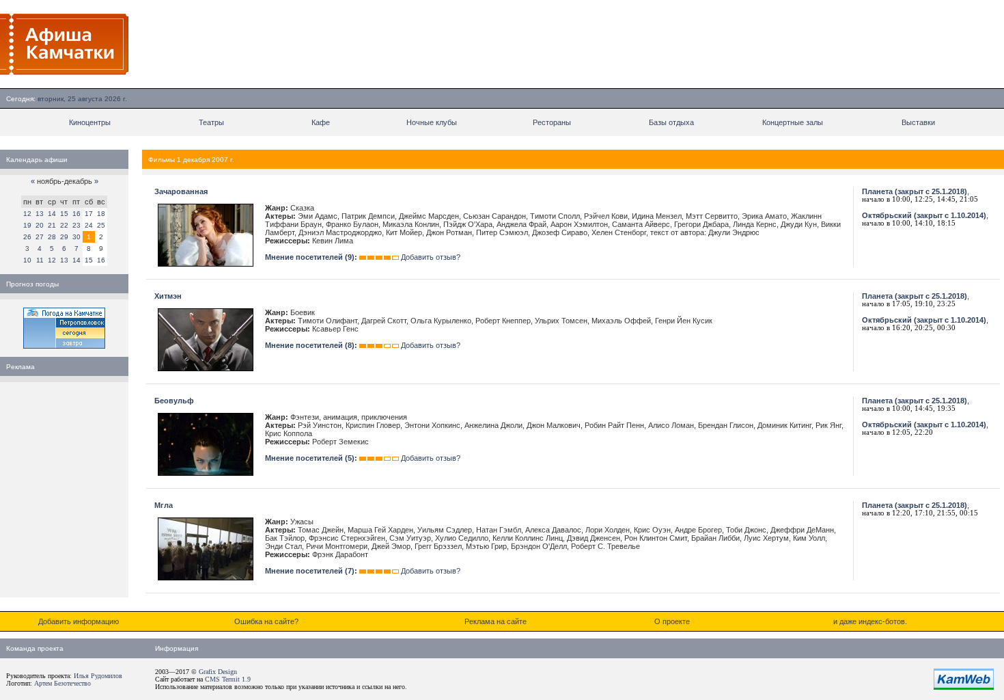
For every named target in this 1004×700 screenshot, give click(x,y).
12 (27, 213)
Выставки (918, 122)
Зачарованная (181, 191)
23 (76, 225)
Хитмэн (168, 296)
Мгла (163, 505)
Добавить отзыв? (430, 257)
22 (64, 225)
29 (64, 237)
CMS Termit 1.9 (228, 679)
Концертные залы (792, 122)
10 (27, 260)
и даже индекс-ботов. (870, 621)
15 (64, 213)
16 (76, 213)
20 (40, 225)
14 (52, 213)
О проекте (672, 621)
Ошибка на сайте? (266, 621)
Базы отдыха (671, 122)
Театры (211, 122)
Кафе (320, 122)
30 (76, 237)
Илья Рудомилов (98, 675)
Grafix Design (218, 671)
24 (89, 225)
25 (101, 225)
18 (101, 213)
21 (52, 225)
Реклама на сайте (495, 621)
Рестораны (552, 122)
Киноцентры (90, 122)
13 (40, 213)
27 (40, 237)
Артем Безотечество (62, 683)
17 (89, 213)
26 (27, 237)
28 (52, 237)
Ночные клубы (431, 122)
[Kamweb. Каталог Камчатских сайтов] (964, 687)
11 (40, 260)
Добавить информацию (78, 621)
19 (27, 225)
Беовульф (174, 400)
